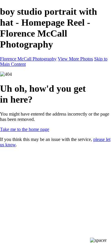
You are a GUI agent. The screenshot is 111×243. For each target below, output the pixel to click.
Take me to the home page (24, 129)
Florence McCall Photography (28, 58)
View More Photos (75, 58)
